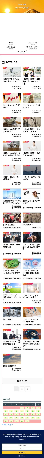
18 (38, 414)
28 (16, 421)
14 (16, 414)
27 (11, 421)
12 (5, 414)
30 (27, 421)
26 (5, 421)
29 (22, 421)
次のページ (22, 381)
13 (11, 414)
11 (38, 411)
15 (22, 414)
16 (27, 414)
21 (16, 417)
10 (32, 411)
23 (27, 417)
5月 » (10, 424)
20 (11, 417)
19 (5, 417)
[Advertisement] (22, 27)
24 (33, 417)
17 (32, 414)
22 (22, 417)
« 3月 (4, 424)
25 (38, 417)
